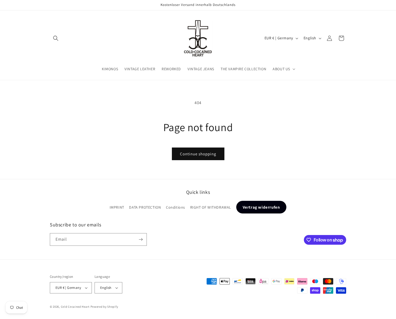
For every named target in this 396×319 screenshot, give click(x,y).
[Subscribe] (141, 239)
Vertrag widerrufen (261, 207)
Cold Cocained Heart (75, 307)
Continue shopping (198, 153)
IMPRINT (117, 207)
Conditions (175, 207)
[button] (56, 38)
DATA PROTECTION (145, 207)
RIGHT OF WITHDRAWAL (210, 207)
